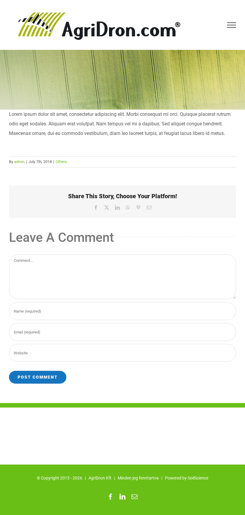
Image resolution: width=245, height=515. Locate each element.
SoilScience (198, 478)
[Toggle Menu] (231, 25)
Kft (108, 478)
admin (19, 161)
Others (61, 161)
